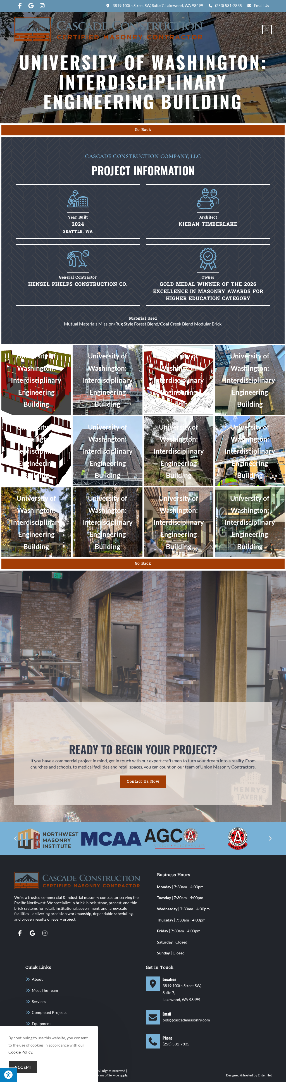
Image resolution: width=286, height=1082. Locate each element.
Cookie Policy (20, 1052)
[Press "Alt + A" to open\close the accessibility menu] (8, 1074)
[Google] (32, 933)
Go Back (143, 130)
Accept (23, 1067)
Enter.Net (265, 1075)
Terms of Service (107, 1075)
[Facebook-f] (19, 933)
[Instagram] (45, 933)
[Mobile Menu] (267, 29)
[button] (15, 838)
